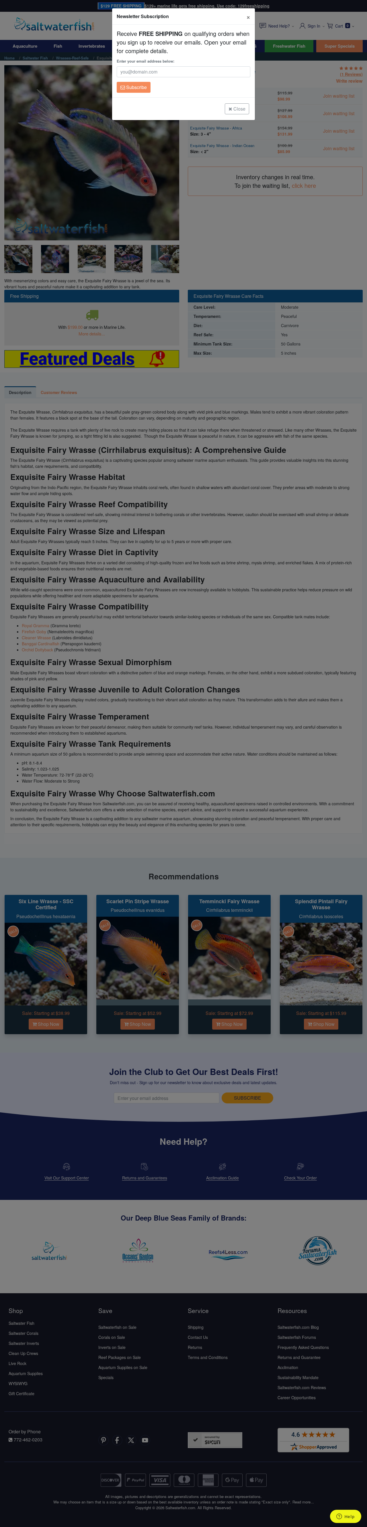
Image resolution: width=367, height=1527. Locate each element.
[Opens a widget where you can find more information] (345, 1517)
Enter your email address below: (145, 61)
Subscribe (136, 87)
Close (238, 108)
